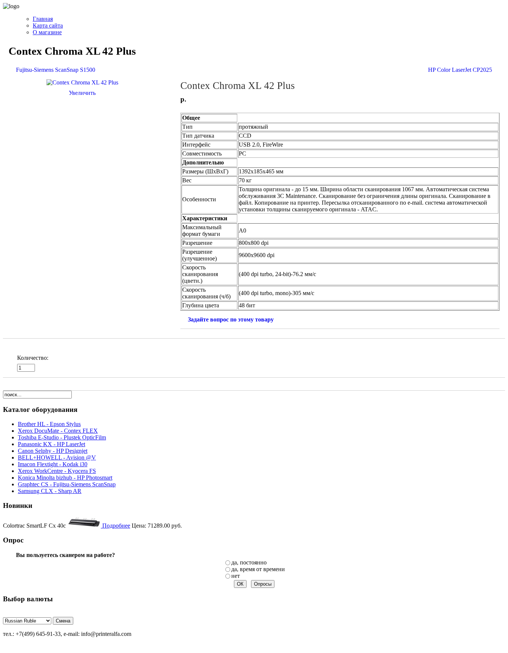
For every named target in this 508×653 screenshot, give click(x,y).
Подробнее (116, 525)
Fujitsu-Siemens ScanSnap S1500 (55, 70)
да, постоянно (249, 562)
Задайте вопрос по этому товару (231, 319)
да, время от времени (258, 569)
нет (235, 576)
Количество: (33, 358)
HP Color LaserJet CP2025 (460, 70)
